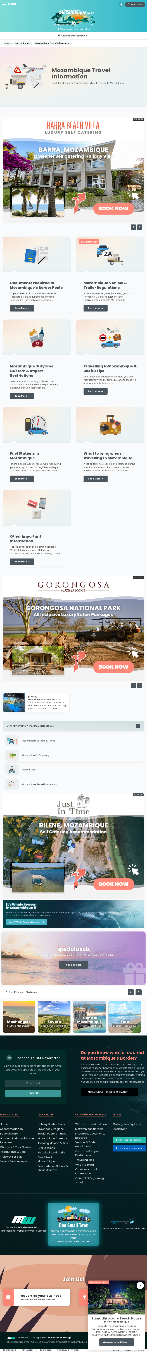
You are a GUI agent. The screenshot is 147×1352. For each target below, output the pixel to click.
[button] (139, 227)
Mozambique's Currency (35, 755)
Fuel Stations (46, 1148)
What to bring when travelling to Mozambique (108, 456)
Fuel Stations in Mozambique (24, 456)
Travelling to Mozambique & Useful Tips (110, 368)
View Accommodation (115, 1342)
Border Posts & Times (52, 1133)
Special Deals (9, 1133)
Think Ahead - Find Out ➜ (73, 1241)
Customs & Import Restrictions (87, 1153)
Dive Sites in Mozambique (46, 1159)
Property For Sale (11, 1156)
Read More (21, 308)
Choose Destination (73, 35)
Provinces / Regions (51, 1129)
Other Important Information (25, 538)
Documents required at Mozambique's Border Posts (36, 285)
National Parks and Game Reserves (17, 1140)
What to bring (84, 1164)
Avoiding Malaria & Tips (53, 1143)
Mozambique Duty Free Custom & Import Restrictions (32, 371)
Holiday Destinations (51, 1124)
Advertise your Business (130, 1139)
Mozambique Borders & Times (38, 740)
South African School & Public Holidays (53, 1168)
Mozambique (22, 43)
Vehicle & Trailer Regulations (85, 1144)
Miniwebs (21, 1227)
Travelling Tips (84, 1160)
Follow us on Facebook (130, 1148)
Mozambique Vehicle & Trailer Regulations (105, 285)
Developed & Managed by (44, 1337)
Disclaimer (120, 1129)
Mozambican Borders (89, 1129)
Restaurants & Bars (13, 1152)
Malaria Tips (28, 769)
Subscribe (33, 1093)
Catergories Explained (127, 1124)
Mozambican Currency (53, 1138)
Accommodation (11, 1129)
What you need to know (91, 1124)
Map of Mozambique (13, 1161)
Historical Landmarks (51, 1152)
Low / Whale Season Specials (24, 922)
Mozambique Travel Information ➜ (109, 1091)
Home (7, 43)
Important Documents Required (90, 1136)
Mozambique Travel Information (52, 43)
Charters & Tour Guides (15, 1147)
